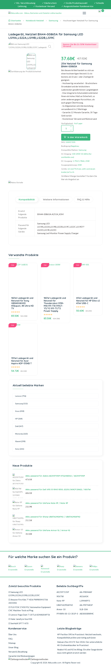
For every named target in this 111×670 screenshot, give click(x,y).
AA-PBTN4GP (86, 605)
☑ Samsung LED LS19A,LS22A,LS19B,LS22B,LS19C (24, 593)
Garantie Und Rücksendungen (21, 656)
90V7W (60, 596)
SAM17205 (70, 142)
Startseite (16, 20)
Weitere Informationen (56, 199)
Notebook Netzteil (35, 20)
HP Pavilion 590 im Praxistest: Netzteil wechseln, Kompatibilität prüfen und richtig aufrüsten (79, 636)
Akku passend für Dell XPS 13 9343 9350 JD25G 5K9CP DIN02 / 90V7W (58, 489)
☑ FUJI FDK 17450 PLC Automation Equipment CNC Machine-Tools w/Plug (29, 609)
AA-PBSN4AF (86, 592)
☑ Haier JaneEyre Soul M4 (20, 619)
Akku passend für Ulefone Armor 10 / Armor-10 (47, 530)
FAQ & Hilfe (83, 199)
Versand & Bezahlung (17, 651)
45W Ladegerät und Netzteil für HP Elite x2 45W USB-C (88, 300)
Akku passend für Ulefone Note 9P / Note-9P (46, 503)
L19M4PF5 (85, 600)
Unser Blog (13, 647)
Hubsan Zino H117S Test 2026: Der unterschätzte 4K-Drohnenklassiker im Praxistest (79, 643)
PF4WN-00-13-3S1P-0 (67, 613)
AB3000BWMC (87, 613)
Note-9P (61, 600)
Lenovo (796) (20, 396)
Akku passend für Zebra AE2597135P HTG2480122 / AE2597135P (55, 476)
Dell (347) (19, 426)
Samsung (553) (21, 403)
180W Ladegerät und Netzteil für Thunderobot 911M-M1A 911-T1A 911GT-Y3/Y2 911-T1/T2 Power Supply (55, 304)
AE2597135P (63, 592)
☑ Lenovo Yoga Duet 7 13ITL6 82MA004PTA (29, 614)
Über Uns (12, 634)
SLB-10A (84, 609)
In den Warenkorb (78, 137)
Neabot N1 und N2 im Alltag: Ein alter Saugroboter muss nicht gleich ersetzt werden (80, 651)
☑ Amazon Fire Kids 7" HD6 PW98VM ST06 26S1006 (28, 601)
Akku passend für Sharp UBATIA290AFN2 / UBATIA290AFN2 (52, 517)
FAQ (10, 638)
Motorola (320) (21, 434)
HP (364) (18, 418)
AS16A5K (84, 596)
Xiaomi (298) (20, 441)
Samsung (53, 20)
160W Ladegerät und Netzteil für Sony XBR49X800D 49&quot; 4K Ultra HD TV (22, 303)
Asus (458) (19, 411)
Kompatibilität (27, 199)
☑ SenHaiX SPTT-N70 (18, 623)
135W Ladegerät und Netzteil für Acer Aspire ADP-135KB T (22, 361)
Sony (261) (19, 449)
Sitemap (12, 643)
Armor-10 (61, 609)
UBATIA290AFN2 (65, 605)
